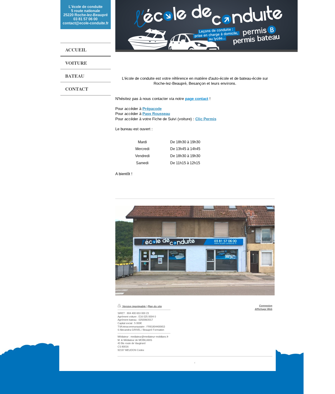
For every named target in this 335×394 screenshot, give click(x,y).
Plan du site (155, 306)
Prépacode (152, 109)
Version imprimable (134, 306)
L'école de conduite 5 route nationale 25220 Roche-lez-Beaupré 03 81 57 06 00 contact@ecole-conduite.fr (85, 15)
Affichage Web (263, 309)
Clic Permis (205, 119)
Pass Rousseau (156, 114)
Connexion (265, 305)
